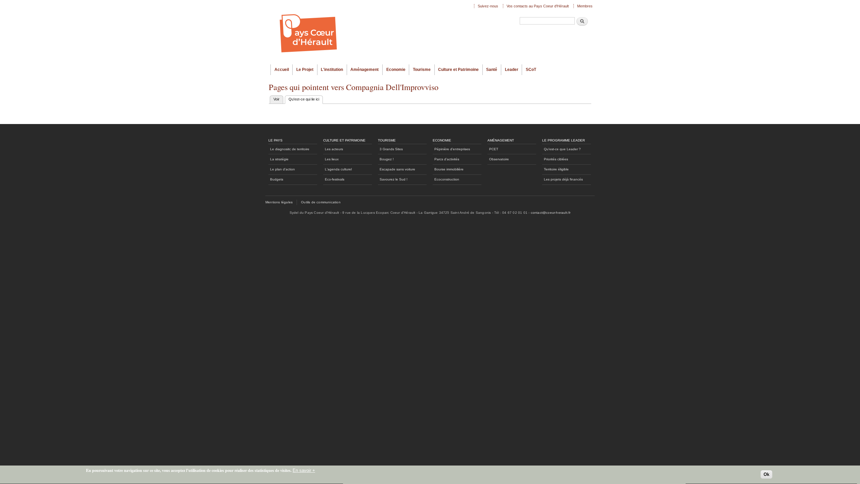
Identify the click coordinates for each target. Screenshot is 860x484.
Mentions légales (279, 202)
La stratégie (279, 159)
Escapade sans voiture (397, 169)
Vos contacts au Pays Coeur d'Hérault (538, 6)
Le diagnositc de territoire (289, 149)
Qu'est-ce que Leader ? (562, 149)
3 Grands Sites (391, 149)
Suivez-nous (488, 6)
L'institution (332, 69)
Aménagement (364, 69)
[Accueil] (369, 32)
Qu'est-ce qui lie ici (306, 99)
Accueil (281, 69)
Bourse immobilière (449, 169)
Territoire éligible (556, 169)
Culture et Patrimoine (458, 69)
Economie (395, 69)
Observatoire (499, 159)
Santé (491, 69)
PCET (493, 149)
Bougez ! (387, 159)
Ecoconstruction (446, 179)
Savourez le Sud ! (393, 179)
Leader (511, 69)
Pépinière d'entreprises (452, 149)
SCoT (531, 69)
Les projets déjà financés (563, 179)
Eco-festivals (334, 179)
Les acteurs (334, 149)
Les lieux (332, 159)
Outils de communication (321, 202)
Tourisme (422, 69)
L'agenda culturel (338, 169)
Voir (276, 99)
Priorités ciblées (556, 159)
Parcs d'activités (446, 159)
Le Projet (304, 69)
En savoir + (304, 470)
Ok (766, 474)
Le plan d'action (282, 169)
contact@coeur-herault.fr (551, 212)
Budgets (276, 179)
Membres (585, 6)
